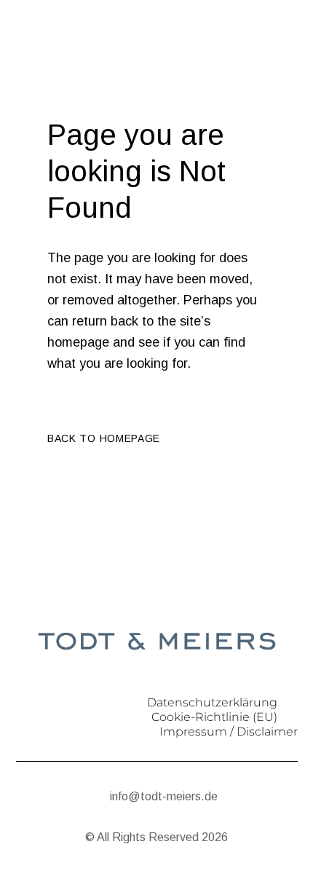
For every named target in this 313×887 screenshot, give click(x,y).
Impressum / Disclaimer (228, 731)
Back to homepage (103, 438)
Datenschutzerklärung (212, 702)
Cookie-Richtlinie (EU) (214, 717)
